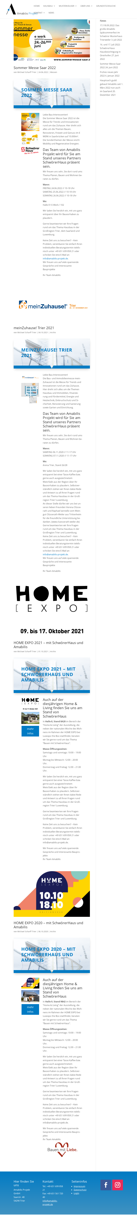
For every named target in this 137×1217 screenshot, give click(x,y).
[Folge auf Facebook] (105, 1185)
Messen (53, 72)
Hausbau (48, 6)
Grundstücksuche (106, 6)
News (51, 13)
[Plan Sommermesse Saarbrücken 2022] (30, 145)
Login (76, 1193)
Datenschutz (80, 1189)
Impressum (79, 1186)
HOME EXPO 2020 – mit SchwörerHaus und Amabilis (48, 924)
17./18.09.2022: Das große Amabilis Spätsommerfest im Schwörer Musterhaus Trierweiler (111, 32)
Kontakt (38, 13)
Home (37, 6)
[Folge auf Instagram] (117, 1185)
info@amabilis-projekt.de (55, 258)
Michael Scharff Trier (26, 72)
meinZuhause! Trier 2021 (34, 327)
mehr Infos (30, 731)
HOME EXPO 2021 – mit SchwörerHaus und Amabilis (48, 644)
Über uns (85, 6)
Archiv (53, 332)
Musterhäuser (66, 6)
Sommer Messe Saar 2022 (35, 67)
